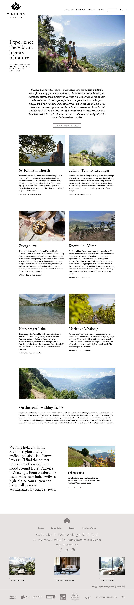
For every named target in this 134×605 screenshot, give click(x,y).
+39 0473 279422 (49, 540)
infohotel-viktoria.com (84, 540)
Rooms (101, 10)
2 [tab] (75, 487)
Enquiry (69, 10)
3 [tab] (81, 487)
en (121, 10)
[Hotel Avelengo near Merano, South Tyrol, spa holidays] (126, 9)
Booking (80, 10)
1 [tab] (69, 487)
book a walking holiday (67, 126)
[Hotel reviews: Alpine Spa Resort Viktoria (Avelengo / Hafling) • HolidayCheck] (116, 597)
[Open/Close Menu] (112, 10)
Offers (91, 10)
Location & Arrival (89, 528)
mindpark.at (121, 587)
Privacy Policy (56, 528)
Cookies (41, 528)
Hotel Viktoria (76, 97)
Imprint (72, 528)
